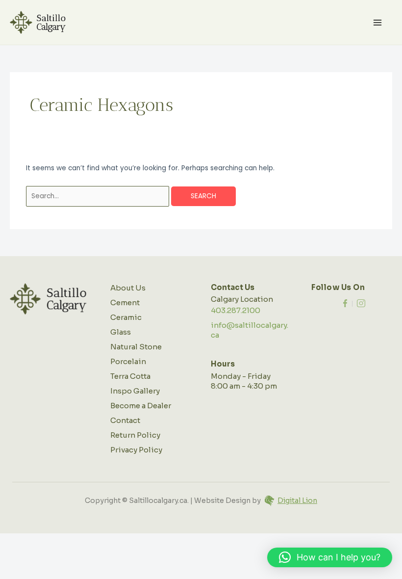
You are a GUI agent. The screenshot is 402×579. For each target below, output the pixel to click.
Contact (125, 420)
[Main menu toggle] (378, 22)
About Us (128, 287)
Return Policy (135, 435)
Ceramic (126, 317)
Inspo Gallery (135, 390)
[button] (329, 557)
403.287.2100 (235, 310)
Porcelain (128, 361)
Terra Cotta (130, 376)
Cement (125, 302)
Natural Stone (136, 346)
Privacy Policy (136, 449)
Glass (120, 332)
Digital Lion (297, 500)
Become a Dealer (140, 405)
